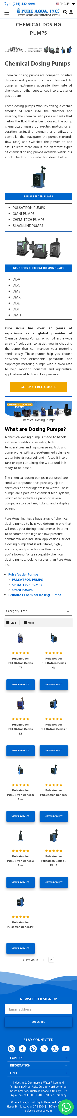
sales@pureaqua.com (38, 1110)
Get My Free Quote (38, 387)
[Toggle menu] (10, 16)
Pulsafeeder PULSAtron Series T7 (20, 663)
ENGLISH (66, 3)
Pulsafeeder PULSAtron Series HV (53, 663)
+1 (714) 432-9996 (57, 1106)
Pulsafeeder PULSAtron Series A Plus (20, 860)
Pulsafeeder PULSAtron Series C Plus (20, 794)
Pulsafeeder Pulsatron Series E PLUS (53, 860)
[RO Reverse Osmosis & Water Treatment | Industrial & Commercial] (38, 4)
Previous (31, 960)
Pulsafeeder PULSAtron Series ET (20, 729)
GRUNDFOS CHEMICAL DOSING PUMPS (38, 292)
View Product (21, 685)
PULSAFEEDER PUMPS (38, 211)
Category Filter (38, 611)
